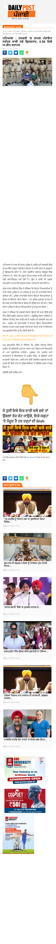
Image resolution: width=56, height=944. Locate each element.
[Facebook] (5, 54)
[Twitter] (10, 54)
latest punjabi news (12, 472)
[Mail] (16, 54)
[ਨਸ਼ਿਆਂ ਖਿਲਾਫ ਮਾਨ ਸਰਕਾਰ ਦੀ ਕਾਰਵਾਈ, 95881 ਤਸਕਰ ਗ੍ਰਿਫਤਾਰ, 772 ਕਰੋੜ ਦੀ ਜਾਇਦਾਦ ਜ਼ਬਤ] (27, 679)
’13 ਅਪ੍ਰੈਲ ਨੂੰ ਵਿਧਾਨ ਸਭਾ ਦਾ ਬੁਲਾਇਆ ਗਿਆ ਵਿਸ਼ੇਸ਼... (24, 520)
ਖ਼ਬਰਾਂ (10, 31)
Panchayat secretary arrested (36, 472)
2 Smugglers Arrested (13, 469)
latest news (29, 469)
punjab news (20, 474)
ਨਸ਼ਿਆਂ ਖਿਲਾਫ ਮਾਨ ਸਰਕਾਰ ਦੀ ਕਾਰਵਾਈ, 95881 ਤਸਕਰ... (26, 697)
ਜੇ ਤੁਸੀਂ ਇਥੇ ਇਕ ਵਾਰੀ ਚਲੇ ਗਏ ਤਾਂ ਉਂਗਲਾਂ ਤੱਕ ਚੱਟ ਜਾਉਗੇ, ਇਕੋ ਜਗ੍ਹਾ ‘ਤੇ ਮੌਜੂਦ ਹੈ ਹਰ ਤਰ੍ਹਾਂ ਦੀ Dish (26, 415)
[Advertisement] (28, 119)
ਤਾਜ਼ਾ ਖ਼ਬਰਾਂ (16, 31)
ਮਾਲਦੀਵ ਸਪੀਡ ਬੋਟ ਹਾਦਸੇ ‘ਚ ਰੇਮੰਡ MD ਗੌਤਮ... (25, 739)
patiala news (8, 474)
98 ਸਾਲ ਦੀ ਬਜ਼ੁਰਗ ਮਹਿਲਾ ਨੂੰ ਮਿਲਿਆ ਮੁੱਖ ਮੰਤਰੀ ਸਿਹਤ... (25, 564)
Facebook (31, 457)
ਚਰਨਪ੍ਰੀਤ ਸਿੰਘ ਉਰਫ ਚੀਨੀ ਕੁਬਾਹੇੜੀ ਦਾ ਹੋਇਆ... (26, 651)
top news (31, 474)
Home (5, 31)
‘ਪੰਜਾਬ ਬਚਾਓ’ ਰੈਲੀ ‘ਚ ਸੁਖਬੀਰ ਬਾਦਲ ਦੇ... (22, 607)
